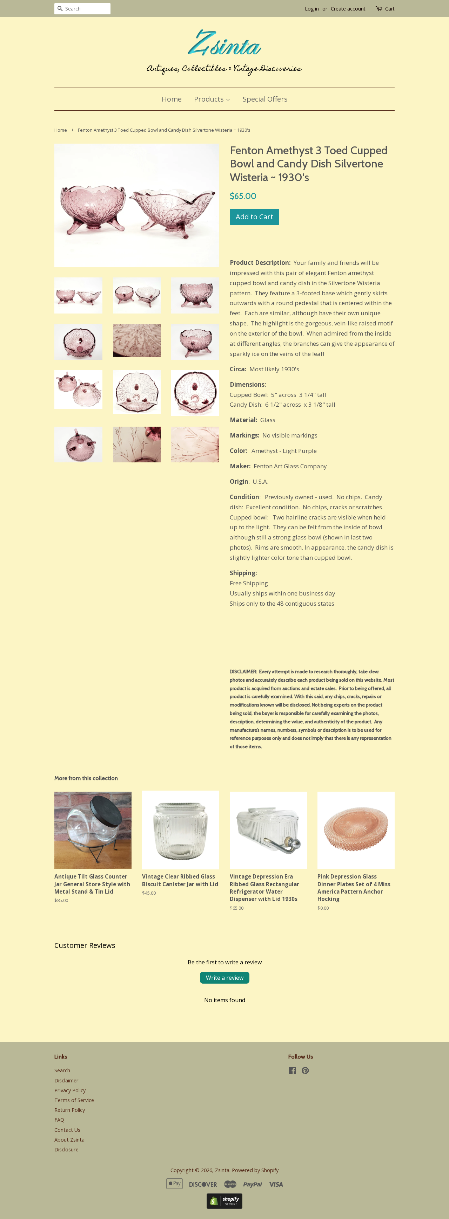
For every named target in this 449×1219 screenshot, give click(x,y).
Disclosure (66, 1149)
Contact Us (67, 1130)
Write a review (224, 978)
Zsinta (222, 1170)
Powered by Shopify (255, 1170)
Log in (312, 8)
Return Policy (69, 1110)
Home (172, 99)
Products (210, 99)
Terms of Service (74, 1100)
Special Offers (265, 99)
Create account (348, 8)
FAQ (59, 1119)
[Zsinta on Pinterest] (305, 1071)
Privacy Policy (70, 1090)
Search (62, 1070)
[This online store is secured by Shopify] (224, 1207)
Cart (390, 8)
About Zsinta (69, 1139)
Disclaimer (66, 1080)
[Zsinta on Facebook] (292, 1071)
